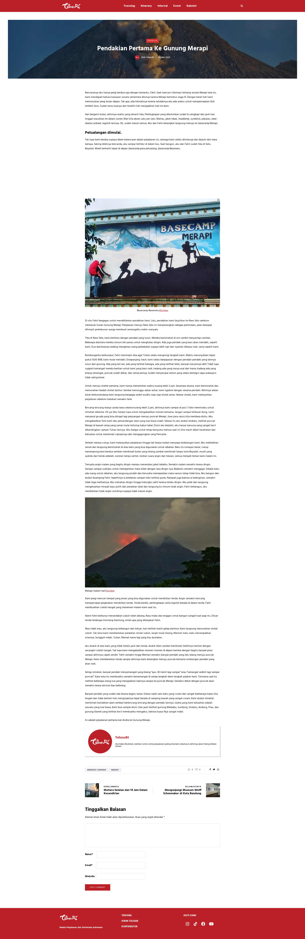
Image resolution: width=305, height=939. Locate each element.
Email (88, 865)
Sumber (164, 311)
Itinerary (146, 6)
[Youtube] (211, 924)
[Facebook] (203, 924)
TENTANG (127, 915)
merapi (115, 770)
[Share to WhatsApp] (218, 769)
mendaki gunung (96, 770)
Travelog (129, 6)
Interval (163, 6)
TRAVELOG (152, 40)
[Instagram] (187, 924)
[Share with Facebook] (210, 769)
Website (90, 876)
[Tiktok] (195, 924)
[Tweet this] (214, 769)
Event (177, 6)
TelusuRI (150, 57)
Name (89, 854)
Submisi (191, 6)
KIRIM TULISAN (130, 921)
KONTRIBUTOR (129, 927)
